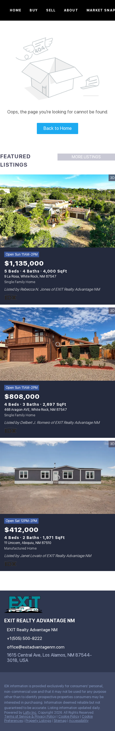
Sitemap (60, 721)
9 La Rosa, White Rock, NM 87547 (30, 276)
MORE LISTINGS (86, 157)
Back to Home (58, 128)
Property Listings (38, 721)
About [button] (71, 10)
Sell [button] (51, 10)
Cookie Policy (68, 716)
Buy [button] (33, 10)
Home (15, 10)
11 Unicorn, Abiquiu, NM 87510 (27, 543)
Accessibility (78, 721)
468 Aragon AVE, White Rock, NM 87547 (35, 410)
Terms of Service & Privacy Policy (30, 716)
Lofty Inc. (30, 713)
